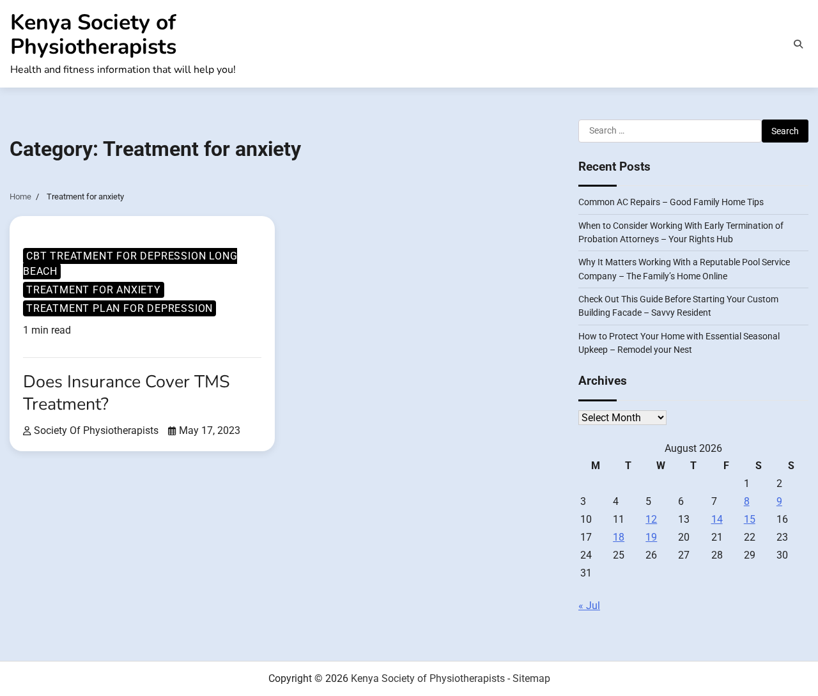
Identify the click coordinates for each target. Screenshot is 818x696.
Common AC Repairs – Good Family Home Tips (671, 202)
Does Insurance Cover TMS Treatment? (126, 392)
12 (651, 519)
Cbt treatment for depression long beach (130, 263)
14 (717, 519)
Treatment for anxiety (93, 290)
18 (618, 537)
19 (651, 537)
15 (749, 519)
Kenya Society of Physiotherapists (93, 34)
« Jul (589, 605)
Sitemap (531, 678)
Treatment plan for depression (119, 308)
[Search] (798, 44)
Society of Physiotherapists (96, 430)
